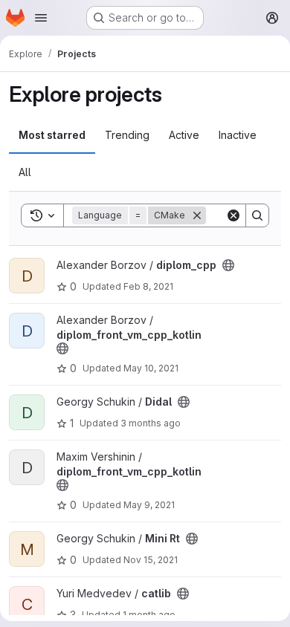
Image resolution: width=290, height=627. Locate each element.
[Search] (257, 215)
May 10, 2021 (150, 368)
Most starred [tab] (52, 135)
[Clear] (233, 215)
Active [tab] (184, 135)
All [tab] (25, 172)
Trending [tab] (127, 135)
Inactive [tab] (238, 135)
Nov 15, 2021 (150, 559)
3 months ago (150, 423)
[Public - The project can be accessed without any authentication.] (228, 265)
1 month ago (149, 614)
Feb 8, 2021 (148, 286)
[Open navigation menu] (41, 18)
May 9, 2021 (149, 504)
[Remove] (197, 215)
